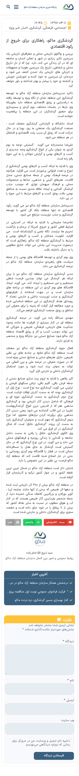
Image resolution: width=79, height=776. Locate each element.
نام (70, 681)
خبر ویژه (14, 27)
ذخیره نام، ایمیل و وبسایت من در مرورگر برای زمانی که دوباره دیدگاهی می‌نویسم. (41, 743)
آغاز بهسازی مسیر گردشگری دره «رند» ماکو (41, 600)
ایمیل (69, 700)
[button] (8, 6)
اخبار (24, 27)
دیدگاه (68, 641)
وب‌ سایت (67, 720)
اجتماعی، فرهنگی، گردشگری (48, 27)
